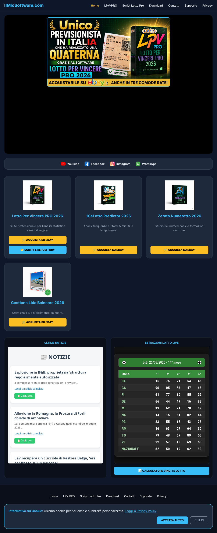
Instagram (123, 164)
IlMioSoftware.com (24, 5)
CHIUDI (199, 520)
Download (156, 5)
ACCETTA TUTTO (172, 520)
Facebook (98, 164)
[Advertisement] (108, 122)
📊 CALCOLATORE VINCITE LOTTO (161, 470)
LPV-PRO (110, 5)
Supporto (191, 5)
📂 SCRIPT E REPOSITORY (37, 249)
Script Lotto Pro (133, 5)
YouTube (73, 164)
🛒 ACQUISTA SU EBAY (37, 239)
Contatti (173, 5)
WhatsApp (149, 164)
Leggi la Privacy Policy (140, 511)
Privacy (207, 5)
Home (95, 5)
